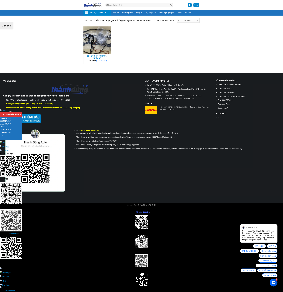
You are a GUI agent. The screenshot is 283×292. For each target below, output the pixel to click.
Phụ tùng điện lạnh (166, 13)
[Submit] (171, 5)
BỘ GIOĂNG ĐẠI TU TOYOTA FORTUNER (97, 57)
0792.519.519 (5, 129)
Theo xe (115, 13)
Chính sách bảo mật (225, 89)
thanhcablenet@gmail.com (89, 130)
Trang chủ (87, 20)
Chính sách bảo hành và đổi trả (229, 85)
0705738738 (10, 290)
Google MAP (223, 108)
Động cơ (139, 13)
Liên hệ (179, 13)
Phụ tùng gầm (150, 13)
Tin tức (188, 13)
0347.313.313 (5, 127)
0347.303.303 (5, 132)
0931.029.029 (5, 121)
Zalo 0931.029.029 (225, 100)
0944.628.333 (5, 118)
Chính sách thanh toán (226, 92)
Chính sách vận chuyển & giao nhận (231, 96)
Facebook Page (224, 104)
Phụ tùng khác (127, 13)
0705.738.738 (5, 124)
